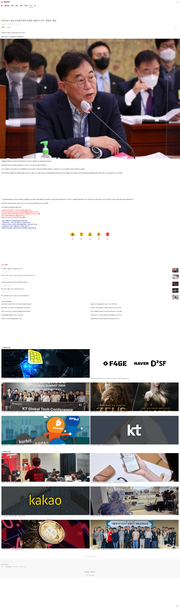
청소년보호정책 (15, 566)
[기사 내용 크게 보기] (178, 27)
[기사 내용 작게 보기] (175, 27)
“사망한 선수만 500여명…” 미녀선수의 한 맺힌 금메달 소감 (16, 210)
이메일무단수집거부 (22, 566)
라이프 (26, 5)
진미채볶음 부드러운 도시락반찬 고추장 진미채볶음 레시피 (16, 295)
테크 (31, 5)
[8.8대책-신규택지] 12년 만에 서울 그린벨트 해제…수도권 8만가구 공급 (19, 224)
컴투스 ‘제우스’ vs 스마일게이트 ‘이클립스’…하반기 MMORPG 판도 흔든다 (108, 411)
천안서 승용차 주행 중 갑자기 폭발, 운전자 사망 (13, 215)
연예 (17, 5)
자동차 (4, 292)
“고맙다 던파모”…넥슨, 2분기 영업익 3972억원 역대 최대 (16, 222)
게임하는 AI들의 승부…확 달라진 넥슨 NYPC (13, 268)
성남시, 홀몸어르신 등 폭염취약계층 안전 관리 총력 (14, 220)
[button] (177, 606)
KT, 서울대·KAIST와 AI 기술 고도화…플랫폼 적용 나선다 (104, 549)
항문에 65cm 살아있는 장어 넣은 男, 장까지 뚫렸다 (13, 217)
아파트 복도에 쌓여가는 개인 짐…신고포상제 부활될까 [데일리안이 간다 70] (20, 212)
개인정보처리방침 (8, 566)
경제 (21, 5)
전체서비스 (93, 572)
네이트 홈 (87, 572)
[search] (177, 2)
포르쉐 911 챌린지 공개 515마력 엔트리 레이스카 (13, 289)
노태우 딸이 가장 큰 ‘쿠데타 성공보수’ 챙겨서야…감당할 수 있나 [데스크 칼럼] (20, 213)
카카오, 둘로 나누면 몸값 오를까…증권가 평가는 (13, 515)
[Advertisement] (90, 12)
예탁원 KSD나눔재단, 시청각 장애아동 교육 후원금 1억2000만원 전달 (19, 228)
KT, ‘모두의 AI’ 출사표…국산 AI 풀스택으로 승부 (102, 445)
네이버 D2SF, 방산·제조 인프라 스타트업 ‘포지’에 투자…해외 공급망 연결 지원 (109, 378)
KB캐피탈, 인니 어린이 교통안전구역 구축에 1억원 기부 (15, 226)
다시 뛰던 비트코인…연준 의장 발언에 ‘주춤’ (12, 549)
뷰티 (12, 5)
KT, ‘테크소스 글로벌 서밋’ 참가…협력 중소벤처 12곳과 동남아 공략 (18, 411)
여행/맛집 (6, 5)
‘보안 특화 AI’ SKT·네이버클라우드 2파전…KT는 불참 (14, 378)
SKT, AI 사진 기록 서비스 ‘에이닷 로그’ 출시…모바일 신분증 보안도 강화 (19, 275)
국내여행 (4, 285)
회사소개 (2, 566)
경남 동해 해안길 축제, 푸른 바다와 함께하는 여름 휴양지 (15, 282)
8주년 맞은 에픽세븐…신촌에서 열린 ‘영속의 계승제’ (103, 515)
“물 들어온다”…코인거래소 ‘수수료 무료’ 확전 (12, 445)
